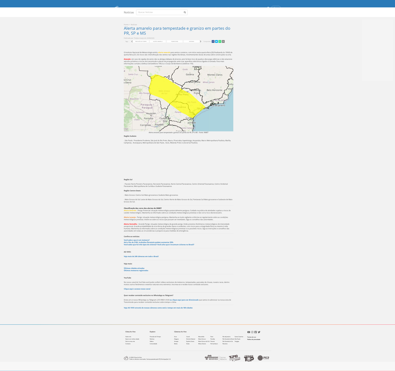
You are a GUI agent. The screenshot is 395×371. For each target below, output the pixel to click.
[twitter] (216, 41)
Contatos (261, 8)
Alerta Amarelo (158, 41)
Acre (175, 336)
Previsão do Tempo (239, 8)
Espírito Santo (190, 341)
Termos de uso (251, 337)
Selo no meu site (130, 341)
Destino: (197, 8)
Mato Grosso (202, 339)
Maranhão (201, 336)
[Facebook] (255, 333)
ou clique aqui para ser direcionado (184, 300)
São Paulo (237, 339)
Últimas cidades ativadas (134, 268)
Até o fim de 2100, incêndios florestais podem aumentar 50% (148, 242)
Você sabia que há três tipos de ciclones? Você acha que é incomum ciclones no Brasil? (159, 244)
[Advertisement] (178, 161)
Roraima (225, 344)
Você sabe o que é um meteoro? (137, 240)
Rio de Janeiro (226, 336)
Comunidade (252, 8)
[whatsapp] (219, 41)
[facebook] (213, 41)
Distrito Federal (190, 339)
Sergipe (237, 341)
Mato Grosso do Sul (204, 341)
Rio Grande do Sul (228, 341)
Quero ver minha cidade (132, 339)
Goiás (188, 344)
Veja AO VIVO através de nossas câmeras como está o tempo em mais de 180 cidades (158, 308)
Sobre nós (128, 336)
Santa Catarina (239, 336)
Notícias (215, 8)
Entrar (276, 8)
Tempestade (174, 41)
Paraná (212, 341)
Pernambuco (214, 344)
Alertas (222, 8)
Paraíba (212, 339)
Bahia (175, 344)
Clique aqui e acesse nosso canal (137, 289)
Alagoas (176, 339)
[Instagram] (252, 333)
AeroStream (207, 8)
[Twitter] (259, 333)
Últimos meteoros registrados (136, 270)
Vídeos (229, 8)
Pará (211, 336)
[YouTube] (248, 333)
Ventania (191, 41)
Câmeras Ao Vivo (185, 8)
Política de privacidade (253, 339)
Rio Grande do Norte (228, 339)
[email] (223, 41)
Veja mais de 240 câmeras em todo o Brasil (141, 256)
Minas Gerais (202, 344)
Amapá (176, 341)
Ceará (188, 336)
